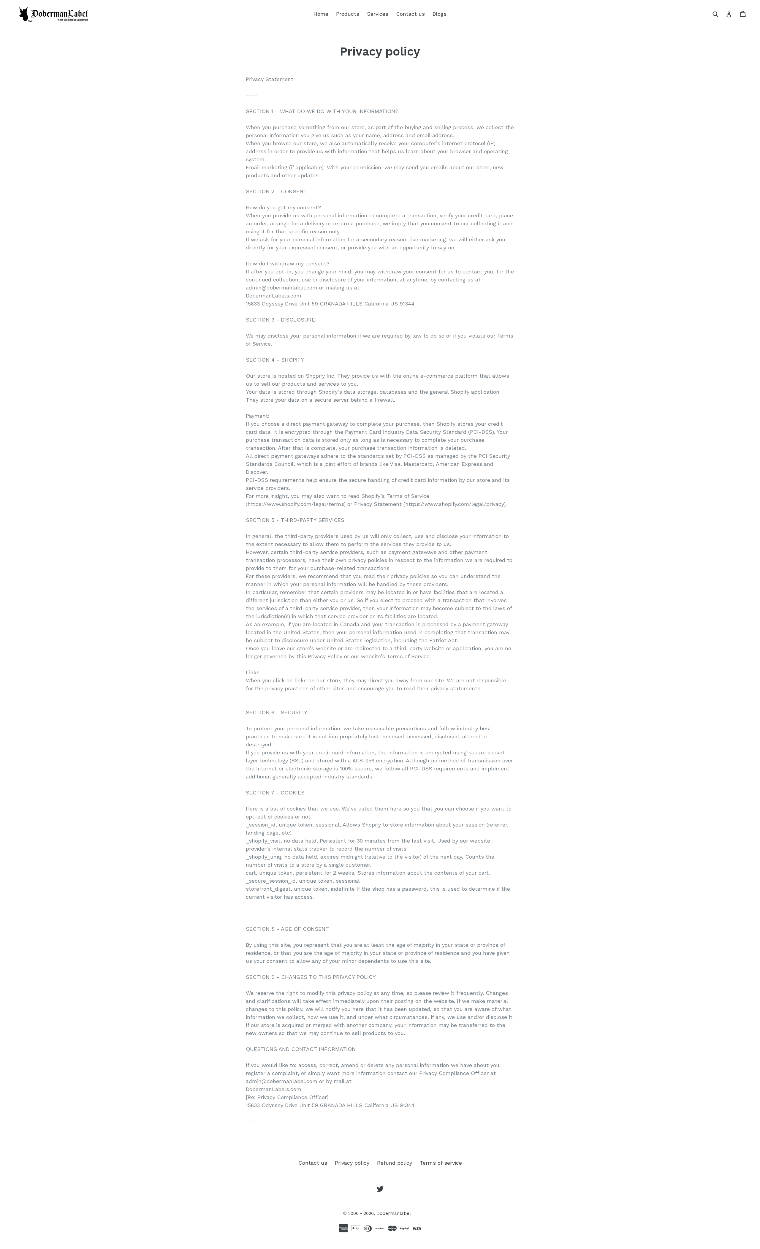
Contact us (410, 14)
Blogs (439, 14)
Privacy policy (352, 1163)
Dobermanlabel (393, 1213)
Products (347, 14)
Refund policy (394, 1163)
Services (377, 14)
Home (321, 14)
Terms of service (441, 1163)
